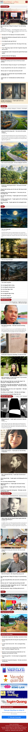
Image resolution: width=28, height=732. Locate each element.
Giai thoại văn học (23, 495)
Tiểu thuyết (24, 108)
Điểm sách (15, 302)
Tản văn (19, 108)
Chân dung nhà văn (14, 495)
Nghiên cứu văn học (22, 302)
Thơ (21, 396)
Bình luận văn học (13, 302)
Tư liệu (17, 396)
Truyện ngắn (4, 108)
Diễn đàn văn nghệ (23, 302)
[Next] (24, 93)
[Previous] (2, 93)
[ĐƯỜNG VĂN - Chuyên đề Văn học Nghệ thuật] (11, 2)
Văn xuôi (25, 396)
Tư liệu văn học (5, 495)
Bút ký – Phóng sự (12, 108)
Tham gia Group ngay (15, 717)
